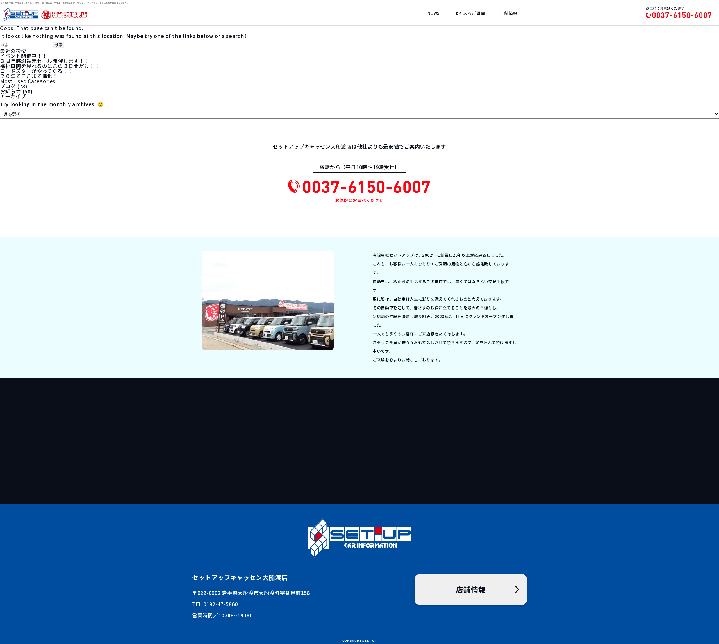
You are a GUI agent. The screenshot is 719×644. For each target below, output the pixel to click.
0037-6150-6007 (682, 15)
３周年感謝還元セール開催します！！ (44, 60)
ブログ (8, 86)
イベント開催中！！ (23, 55)
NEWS (433, 13)
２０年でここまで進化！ (29, 75)
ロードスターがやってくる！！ (36, 70)
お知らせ (10, 91)
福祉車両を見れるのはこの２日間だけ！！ (50, 65)
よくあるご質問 (469, 13)
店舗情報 (508, 13)
